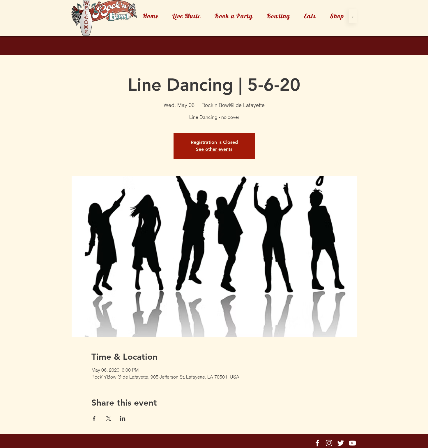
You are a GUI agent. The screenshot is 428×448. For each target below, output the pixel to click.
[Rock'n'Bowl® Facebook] (317, 443)
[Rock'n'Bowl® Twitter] (340, 443)
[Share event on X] (108, 418)
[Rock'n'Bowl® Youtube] (352, 443)
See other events (214, 149)
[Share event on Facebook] (94, 418)
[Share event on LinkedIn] (122, 418)
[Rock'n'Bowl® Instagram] (329, 443)
